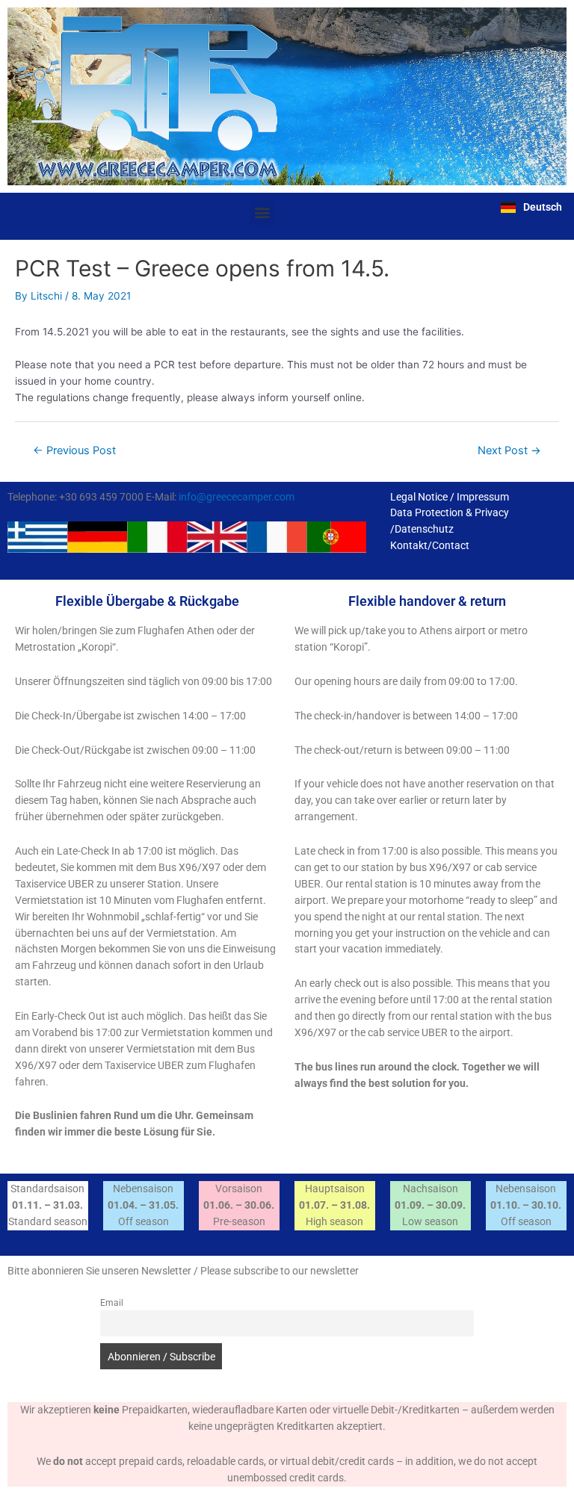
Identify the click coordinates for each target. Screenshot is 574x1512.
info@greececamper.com (236, 497)
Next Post (509, 450)
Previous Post (74, 450)
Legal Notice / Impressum (449, 497)
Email (111, 1303)
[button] (262, 212)
